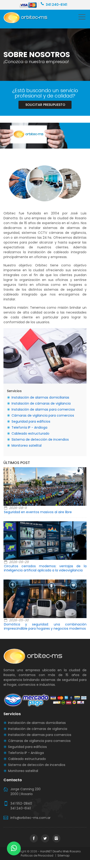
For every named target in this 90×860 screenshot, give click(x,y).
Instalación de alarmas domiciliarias (40, 397)
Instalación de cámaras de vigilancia (41, 403)
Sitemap (63, 855)
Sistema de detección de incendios (40, 439)
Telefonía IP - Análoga (29, 427)
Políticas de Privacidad (38, 855)
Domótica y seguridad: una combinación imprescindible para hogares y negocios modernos (45, 626)
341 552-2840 (21, 803)
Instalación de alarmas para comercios (43, 409)
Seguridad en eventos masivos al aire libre (38, 512)
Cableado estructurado (30, 433)
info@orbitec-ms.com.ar (30, 817)
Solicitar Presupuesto (45, 104)
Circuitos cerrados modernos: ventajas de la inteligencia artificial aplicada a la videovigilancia (45, 568)
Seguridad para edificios (31, 421)
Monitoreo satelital (27, 445)
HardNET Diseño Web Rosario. (60, 851)
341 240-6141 (56, 4)
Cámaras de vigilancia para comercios (43, 415)
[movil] (81, 17)
